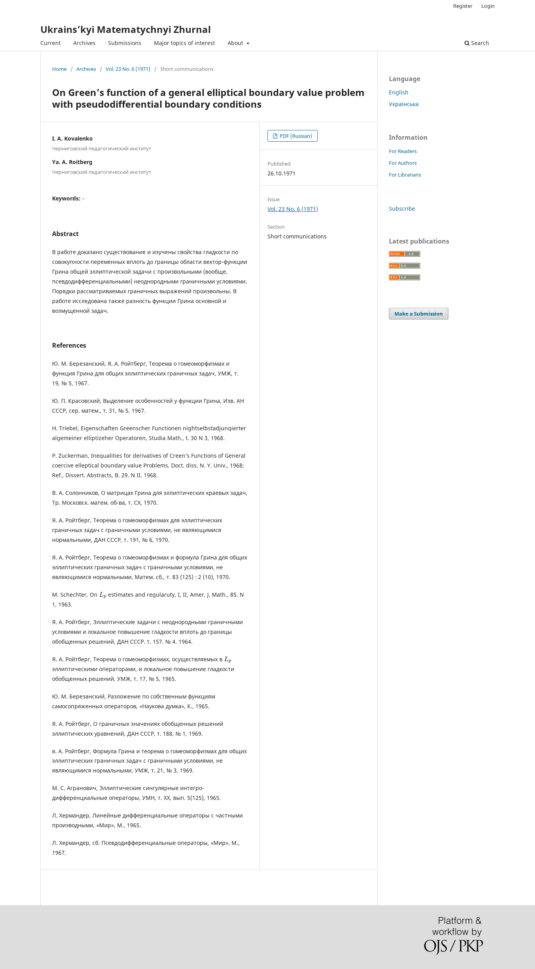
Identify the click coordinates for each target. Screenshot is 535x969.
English (398, 92)
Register (462, 5)
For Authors (403, 162)
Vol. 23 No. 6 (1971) (128, 68)
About (236, 43)
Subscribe (402, 208)
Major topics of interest (184, 43)
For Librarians (405, 174)
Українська (404, 104)
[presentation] (103, 594)
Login (488, 5)
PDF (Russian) (295, 135)
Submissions (124, 43)
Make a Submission (418, 313)
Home (59, 68)
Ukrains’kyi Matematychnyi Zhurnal (125, 29)
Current (50, 43)
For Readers (403, 151)
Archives (84, 43)
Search (479, 43)
